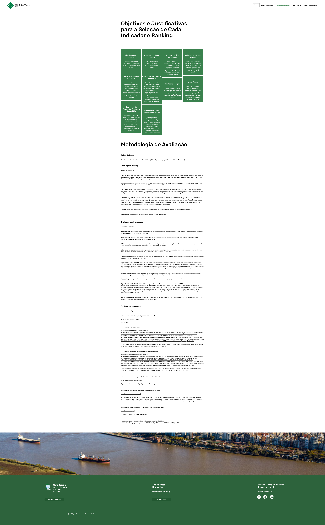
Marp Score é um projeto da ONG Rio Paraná (60, 488)
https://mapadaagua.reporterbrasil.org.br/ (132, 380)
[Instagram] (259, 497)
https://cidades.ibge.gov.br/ (132, 319)
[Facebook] (265, 497)
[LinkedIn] (272, 497)
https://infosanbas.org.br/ (127, 411)
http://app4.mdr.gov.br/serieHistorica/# (131, 394)
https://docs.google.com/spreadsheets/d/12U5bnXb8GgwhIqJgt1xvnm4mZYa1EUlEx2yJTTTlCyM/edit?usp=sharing (155, 423)
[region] (131, 59)
